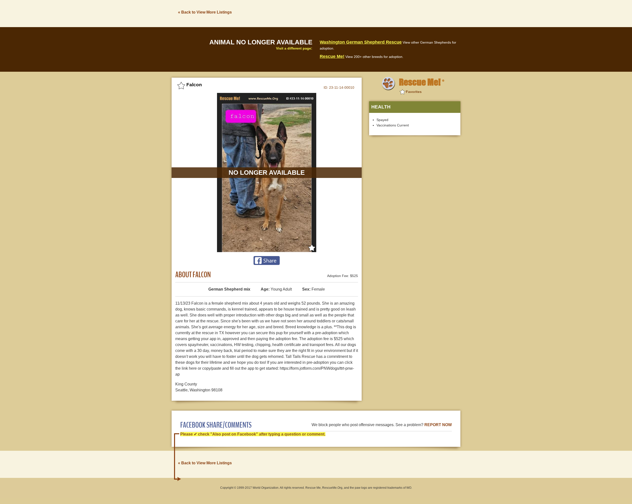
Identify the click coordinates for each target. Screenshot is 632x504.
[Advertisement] (370, 13)
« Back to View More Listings (205, 12)
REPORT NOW (438, 425)
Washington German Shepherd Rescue (361, 42)
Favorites (414, 92)
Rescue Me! (332, 56)
